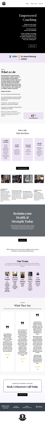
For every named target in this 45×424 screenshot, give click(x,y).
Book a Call (34, 3)
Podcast (41, 3)
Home (27, 3)
